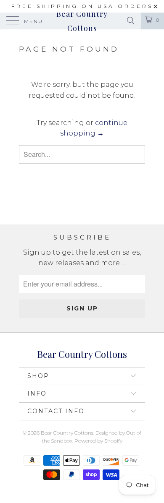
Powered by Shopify (98, 441)
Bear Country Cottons (82, 21)
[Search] (130, 20)
